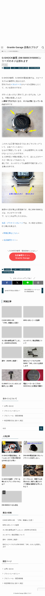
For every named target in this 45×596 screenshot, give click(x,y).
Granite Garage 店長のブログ (22, 47)
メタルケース (16, 84)
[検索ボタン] (43, 47)
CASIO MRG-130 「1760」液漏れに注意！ (18, 520)
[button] (7, 282)
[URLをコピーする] (38, 282)
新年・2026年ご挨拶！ (11, 539)
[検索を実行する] (41, 428)
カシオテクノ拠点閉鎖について (14, 535)
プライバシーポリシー (12, 411)
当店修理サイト (10, 240)
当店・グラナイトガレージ (12, 223)
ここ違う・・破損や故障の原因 (19, 68)
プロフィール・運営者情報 (13, 416)
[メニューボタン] (2, 47)
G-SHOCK (7, 68)
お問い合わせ (9, 406)
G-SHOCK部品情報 (34, 68)
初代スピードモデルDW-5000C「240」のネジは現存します (22, 546)
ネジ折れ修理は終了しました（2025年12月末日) (19, 530)
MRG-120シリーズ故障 (11, 525)
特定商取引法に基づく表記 (13, 420)
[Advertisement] (22, 22)
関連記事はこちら (11, 233)
